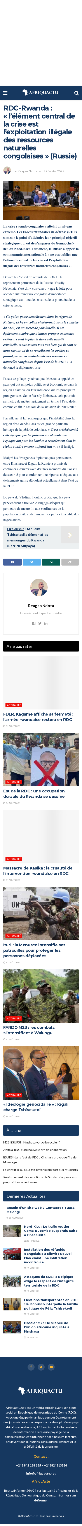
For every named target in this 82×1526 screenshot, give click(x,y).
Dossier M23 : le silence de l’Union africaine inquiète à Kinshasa (46, 1327)
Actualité (14, 705)
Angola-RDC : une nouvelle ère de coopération (35, 1150)
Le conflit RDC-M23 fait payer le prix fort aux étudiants (40, 1169)
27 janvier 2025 (54, 171)
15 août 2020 (16, 1217)
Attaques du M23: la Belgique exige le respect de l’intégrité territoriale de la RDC (49, 1281)
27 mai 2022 (33, 1291)
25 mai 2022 (33, 1240)
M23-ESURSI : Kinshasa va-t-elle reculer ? (31, 1142)
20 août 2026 (12, 962)
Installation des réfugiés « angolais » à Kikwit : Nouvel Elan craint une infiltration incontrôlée (48, 1256)
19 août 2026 (12, 1116)
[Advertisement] (41, 43)
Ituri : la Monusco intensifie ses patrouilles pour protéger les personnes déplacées (34, 950)
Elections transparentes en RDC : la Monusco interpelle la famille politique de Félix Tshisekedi (51, 1304)
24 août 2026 (12, 726)
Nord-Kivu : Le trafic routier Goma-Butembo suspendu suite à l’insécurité (51, 1231)
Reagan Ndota (27, 171)
